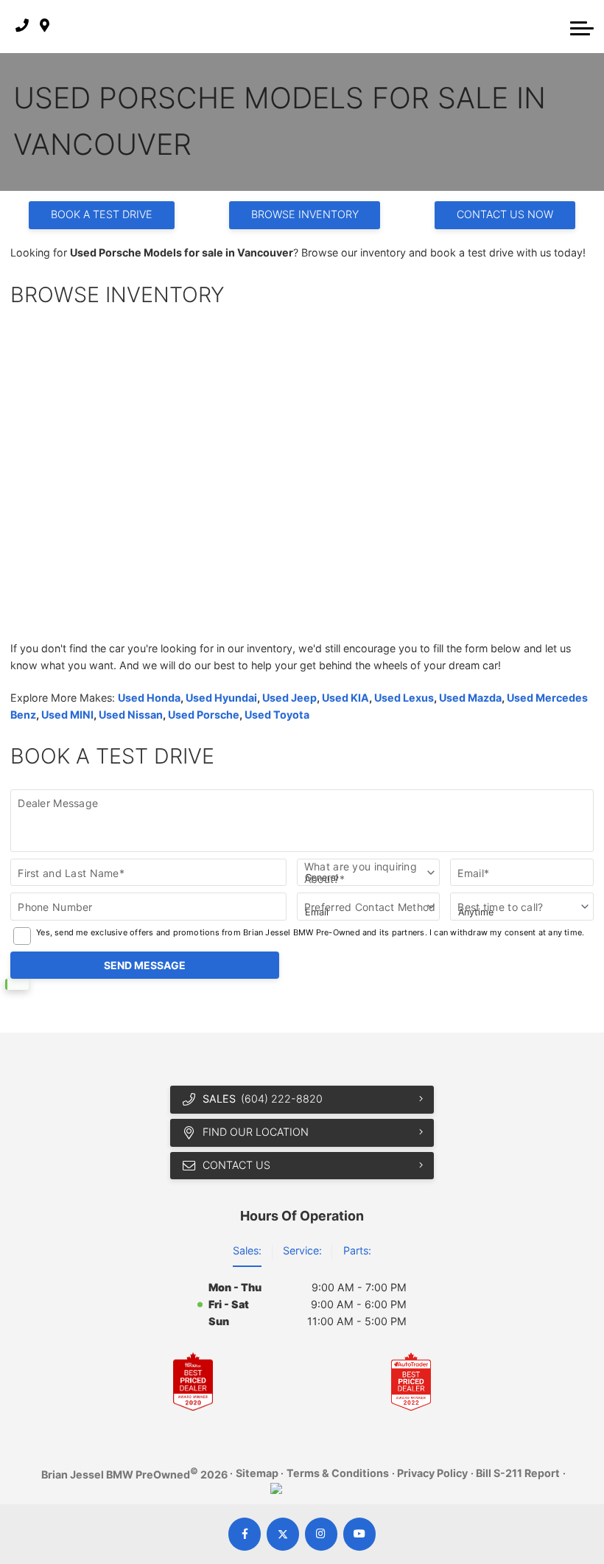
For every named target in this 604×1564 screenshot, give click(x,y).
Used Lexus (404, 697)
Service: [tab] (302, 1250)
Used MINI (67, 714)
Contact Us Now (505, 214)
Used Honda (149, 697)
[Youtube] (359, 1534)
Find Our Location (256, 1131)
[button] (582, 26)
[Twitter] (283, 1534)
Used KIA (345, 697)
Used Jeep (289, 697)
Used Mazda (470, 697)
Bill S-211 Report (518, 1473)
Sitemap (257, 1473)
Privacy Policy (432, 1473)
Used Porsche (203, 714)
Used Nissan (131, 714)
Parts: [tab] (357, 1250)
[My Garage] (552, 26)
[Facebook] (244, 1534)
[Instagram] (321, 1534)
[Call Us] (22, 26)
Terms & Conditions (338, 1473)
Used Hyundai (221, 697)
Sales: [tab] (247, 1250)
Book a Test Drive (101, 214)
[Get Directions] (45, 26)
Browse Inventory (305, 214)
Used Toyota (277, 714)
